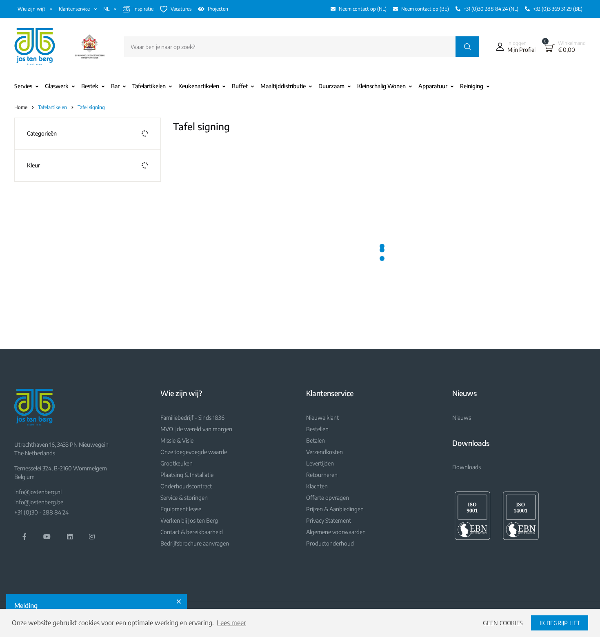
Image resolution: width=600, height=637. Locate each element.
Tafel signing (91, 107)
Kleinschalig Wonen (381, 85)
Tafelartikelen (149, 85)
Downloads (466, 466)
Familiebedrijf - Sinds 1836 (192, 417)
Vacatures (181, 9)
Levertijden (320, 463)
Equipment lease (180, 509)
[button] (514, 46)
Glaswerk (57, 85)
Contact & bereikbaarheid (191, 531)
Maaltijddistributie (283, 85)
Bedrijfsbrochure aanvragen (194, 543)
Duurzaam (331, 85)
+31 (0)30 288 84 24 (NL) (491, 9)
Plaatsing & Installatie (186, 474)
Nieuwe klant (322, 417)
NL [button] (107, 9)
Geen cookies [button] (503, 622)
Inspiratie (143, 9)
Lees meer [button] (231, 623)
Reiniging (471, 85)
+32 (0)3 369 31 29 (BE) (557, 9)
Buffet (240, 85)
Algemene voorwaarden (336, 531)
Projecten (218, 9)
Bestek (89, 85)
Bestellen (317, 428)
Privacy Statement (328, 520)
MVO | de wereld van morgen (196, 428)
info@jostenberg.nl (38, 491)
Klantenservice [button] (75, 9)
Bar (115, 85)
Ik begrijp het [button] (560, 622)
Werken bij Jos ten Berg (189, 520)
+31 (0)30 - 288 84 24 (41, 512)
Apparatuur (432, 85)
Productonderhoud (330, 543)
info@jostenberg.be (38, 502)
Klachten (317, 486)
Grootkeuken (176, 463)
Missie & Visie (176, 440)
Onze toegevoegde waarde (193, 451)
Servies (23, 85)
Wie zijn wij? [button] (32, 9)
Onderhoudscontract (186, 486)
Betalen (315, 440)
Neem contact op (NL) (363, 9)
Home (20, 107)
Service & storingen (184, 497)
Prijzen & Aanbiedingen (335, 509)
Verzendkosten (324, 451)
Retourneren (322, 474)
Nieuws (461, 417)
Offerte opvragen (327, 497)
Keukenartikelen (198, 85)
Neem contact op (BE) (425, 9)
